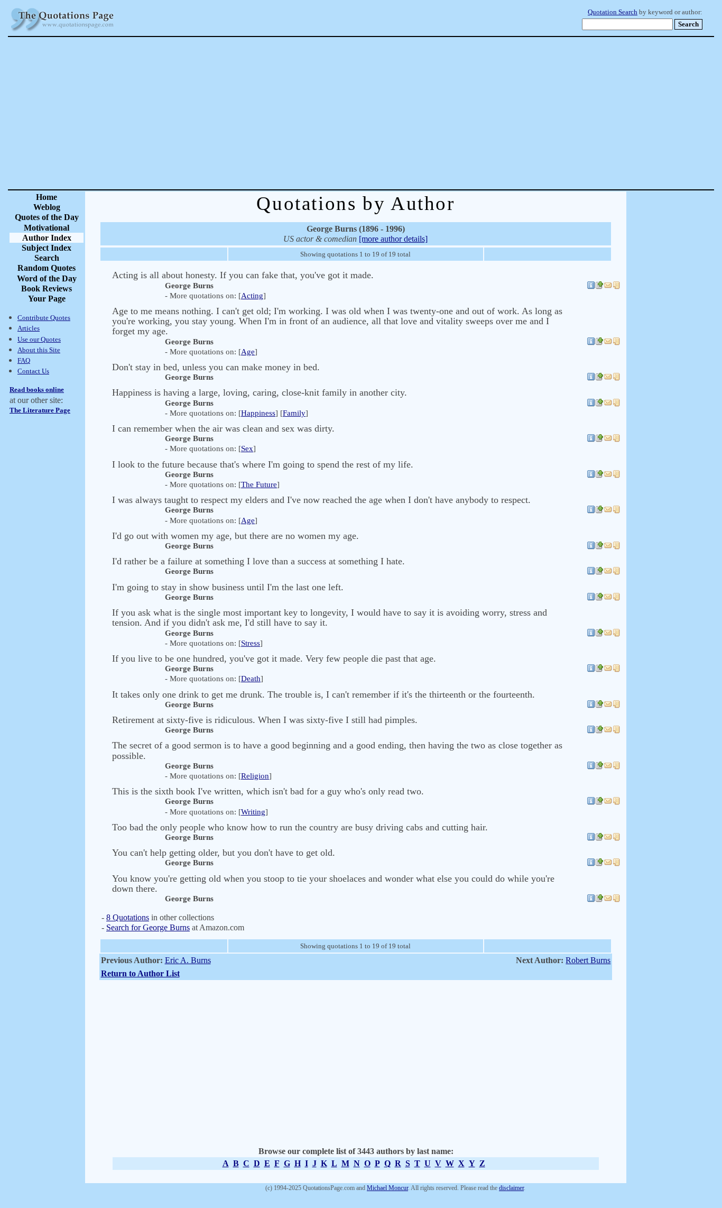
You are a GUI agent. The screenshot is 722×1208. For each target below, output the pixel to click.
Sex (247, 448)
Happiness (258, 413)
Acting (252, 295)
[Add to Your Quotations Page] (599, 286)
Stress (250, 643)
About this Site (38, 350)
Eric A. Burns (188, 960)
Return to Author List (140, 973)
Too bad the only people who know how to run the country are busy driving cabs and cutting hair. (300, 827)
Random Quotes (46, 267)
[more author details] (393, 238)
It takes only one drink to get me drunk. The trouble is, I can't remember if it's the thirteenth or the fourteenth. (323, 694)
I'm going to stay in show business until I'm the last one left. (228, 587)
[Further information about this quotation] (591, 286)
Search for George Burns (148, 927)
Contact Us (33, 371)
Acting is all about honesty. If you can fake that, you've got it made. (243, 275)
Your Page (47, 298)
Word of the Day (47, 278)
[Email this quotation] (608, 286)
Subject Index (46, 247)
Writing (253, 812)
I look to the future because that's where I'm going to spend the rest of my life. (262, 464)
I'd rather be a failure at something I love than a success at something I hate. (258, 561)
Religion (255, 776)
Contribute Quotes (43, 318)
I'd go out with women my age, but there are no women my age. (235, 535)
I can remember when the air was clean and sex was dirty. (223, 428)
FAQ (23, 360)
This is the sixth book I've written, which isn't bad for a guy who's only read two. (268, 791)
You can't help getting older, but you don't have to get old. (223, 852)
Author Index (46, 237)
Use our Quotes (39, 339)
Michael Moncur (387, 1188)
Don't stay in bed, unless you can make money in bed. (216, 367)
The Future (259, 484)
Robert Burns (588, 960)
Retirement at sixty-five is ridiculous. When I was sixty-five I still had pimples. (265, 720)
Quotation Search (612, 12)
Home (46, 197)
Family (294, 413)
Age (248, 351)
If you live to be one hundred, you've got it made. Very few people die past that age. (274, 658)
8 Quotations (127, 917)
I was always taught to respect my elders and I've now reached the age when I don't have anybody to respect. (321, 500)
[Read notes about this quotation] (616, 286)
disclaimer (511, 1188)
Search (46, 257)
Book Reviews (46, 288)
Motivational (46, 227)
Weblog (46, 207)
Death (251, 678)
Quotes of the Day (47, 217)
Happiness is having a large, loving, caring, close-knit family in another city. (259, 392)
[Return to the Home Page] (62, 31)
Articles (28, 328)
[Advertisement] (398, 113)
